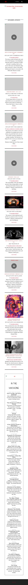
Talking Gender (14, 520)
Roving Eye (7, 209)
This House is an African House (14, 403)
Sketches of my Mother (14, 487)
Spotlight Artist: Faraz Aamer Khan (14, 127)
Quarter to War (14, 468)
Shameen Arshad (14, 57)
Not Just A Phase (14, 543)
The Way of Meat (14, 498)
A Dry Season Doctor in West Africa (14, 425)
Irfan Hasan (10, 359)
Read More (14, 72)
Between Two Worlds (14, 509)
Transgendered (14, 479)
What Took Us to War (14, 446)
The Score (14, 565)
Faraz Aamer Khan (10, 128)
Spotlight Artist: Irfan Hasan (14, 357)
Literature (9, 91)
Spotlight (14, 52)
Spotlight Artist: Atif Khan (14, 179)
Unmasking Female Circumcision (14, 531)
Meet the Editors (9, 240)
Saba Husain (14, 97)
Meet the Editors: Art (14, 243)
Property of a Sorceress (14, 435)
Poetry (13, 91)
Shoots (14, 413)
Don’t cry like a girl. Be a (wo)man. (14, 394)
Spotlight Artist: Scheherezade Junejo (14, 55)
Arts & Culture (8, 52)
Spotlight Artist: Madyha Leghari (14, 275)
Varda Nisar (18, 245)
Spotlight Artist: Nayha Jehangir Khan (14, 322)
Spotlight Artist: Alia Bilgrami (14, 211)
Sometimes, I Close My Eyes (14, 456)
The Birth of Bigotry (14, 554)
